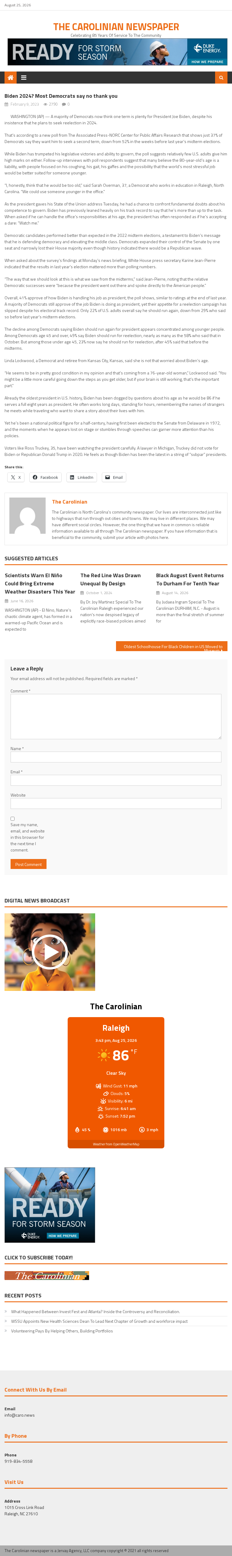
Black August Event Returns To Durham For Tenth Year (190, 579)
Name (17, 748)
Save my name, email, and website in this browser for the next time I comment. (28, 837)
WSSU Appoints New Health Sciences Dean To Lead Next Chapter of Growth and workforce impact (99, 1321)
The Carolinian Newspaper (116, 26)
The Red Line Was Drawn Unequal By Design (110, 579)
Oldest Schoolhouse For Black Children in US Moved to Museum (173, 647)
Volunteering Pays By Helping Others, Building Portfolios (62, 1331)
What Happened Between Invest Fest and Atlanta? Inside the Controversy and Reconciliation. (95, 1311)
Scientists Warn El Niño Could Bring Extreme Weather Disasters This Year (40, 583)
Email (17, 771)
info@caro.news (20, 1415)
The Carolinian (69, 502)
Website (18, 795)
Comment (21, 691)
